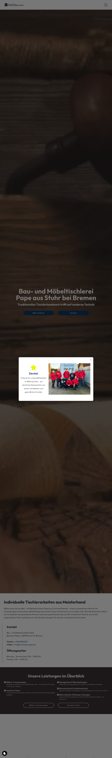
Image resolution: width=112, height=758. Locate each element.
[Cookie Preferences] (4, 753)
